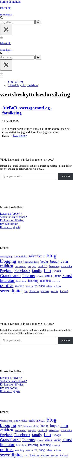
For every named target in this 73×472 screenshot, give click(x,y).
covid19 (42, 266)
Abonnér (65, 176)
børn (64, 261)
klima (48, 276)
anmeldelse (20, 256)
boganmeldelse (31, 261)
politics (6, 285)
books (44, 261)
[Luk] (6, 29)
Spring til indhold (10, 1)
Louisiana (21, 281)
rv (35, 285)
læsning (33, 281)
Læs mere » (20, 135)
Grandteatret (10, 275)
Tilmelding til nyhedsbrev (23, 85)
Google (57, 270)
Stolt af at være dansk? (13, 217)
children (6, 266)
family (37, 270)
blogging (8, 261)
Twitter (34, 291)
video (45, 291)
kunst (67, 275)
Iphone (40, 276)
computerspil (20, 266)
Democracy (54, 266)
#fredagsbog (6, 256)
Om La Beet (15, 81)
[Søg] (1, 18)
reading (19, 285)
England (6, 270)
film (47, 270)
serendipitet (11, 290)
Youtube (54, 291)
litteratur (7, 280)
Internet (28, 275)
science (57, 286)
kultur (57, 275)
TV (26, 291)
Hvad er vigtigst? (10, 227)
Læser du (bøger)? (11, 213)
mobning (45, 280)
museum (56, 281)
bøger (54, 261)
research (29, 286)
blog (52, 256)
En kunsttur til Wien (12, 220)
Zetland (64, 291)
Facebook (22, 270)
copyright (32, 266)
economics (66, 266)
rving (42, 285)
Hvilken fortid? (9, 223)
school (49, 286)
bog (20, 261)
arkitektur (37, 256)
